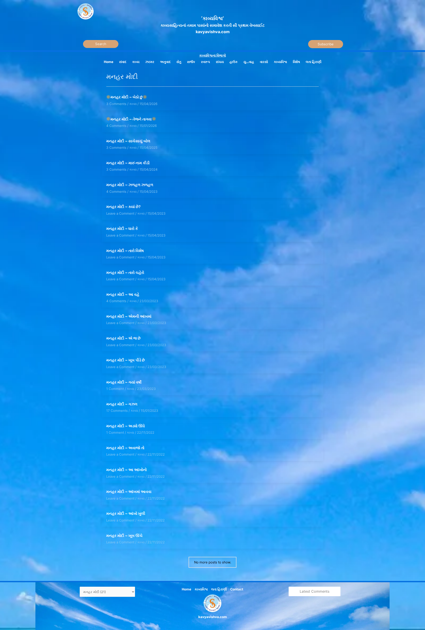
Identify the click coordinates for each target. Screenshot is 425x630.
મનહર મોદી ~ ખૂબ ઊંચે (124, 535)
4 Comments (116, 126)
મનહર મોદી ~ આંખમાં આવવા (128, 491)
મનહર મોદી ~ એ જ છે (123, 338)
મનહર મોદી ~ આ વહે (122, 294)
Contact (236, 589)
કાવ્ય (133, 104)
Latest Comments (314, 591)
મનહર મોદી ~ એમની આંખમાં (128, 316)
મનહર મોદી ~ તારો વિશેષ (125, 250)
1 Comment (115, 389)
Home (186, 589)
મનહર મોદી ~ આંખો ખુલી (125, 513)
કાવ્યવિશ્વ (201, 589)
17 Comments (117, 411)
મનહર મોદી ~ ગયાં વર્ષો (123, 382)
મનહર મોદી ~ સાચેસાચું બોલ (128, 141)
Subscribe (326, 44)
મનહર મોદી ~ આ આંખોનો (126, 470)
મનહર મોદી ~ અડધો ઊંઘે (125, 426)
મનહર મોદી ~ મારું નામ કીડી (128, 163)
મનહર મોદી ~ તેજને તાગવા (131, 119)
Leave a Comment (120, 213)
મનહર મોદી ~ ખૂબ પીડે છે (125, 360)
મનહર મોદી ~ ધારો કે (122, 228)
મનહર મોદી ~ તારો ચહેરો (125, 272)
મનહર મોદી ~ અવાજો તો (125, 448)
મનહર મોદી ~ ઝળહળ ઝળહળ (129, 185)
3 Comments (116, 104)
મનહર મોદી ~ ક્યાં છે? (123, 206)
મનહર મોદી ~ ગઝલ (121, 404)
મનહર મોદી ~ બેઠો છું (126, 97)
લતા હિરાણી (219, 589)
